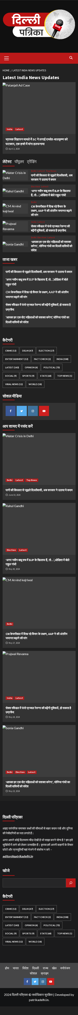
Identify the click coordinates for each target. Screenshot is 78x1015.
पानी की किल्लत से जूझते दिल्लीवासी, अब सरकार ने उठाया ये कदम (39, 271)
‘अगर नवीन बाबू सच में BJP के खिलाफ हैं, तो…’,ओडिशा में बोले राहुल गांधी (37, 282)
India (9, 129)
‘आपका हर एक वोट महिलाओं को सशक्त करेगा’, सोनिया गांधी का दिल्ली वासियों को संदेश (51, 246)
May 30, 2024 (14, 569)
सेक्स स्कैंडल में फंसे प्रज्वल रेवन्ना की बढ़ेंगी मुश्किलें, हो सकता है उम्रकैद (38, 307)
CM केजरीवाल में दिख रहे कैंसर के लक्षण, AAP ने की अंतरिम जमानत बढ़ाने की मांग (51, 211)
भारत (16, 968)
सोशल (33, 973)
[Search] (71, 57)
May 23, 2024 (14, 791)
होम (7, 968)
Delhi (33, 171)
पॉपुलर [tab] (19, 161)
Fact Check (42, 359)
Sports (28, 375)
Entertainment (16, 359)
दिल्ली (35, 968)
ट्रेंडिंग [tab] (31, 161)
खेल (54, 968)
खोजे (6, 870)
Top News (51, 171)
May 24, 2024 (14, 717)
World (35, 384)
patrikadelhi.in (39, 1000)
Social (11, 375)
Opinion (31, 367)
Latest (19, 129)
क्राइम (44, 973)
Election (35, 187)
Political (52, 367)
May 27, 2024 (14, 643)
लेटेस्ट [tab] (7, 161)
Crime (10, 350)
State (45, 375)
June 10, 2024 (14, 495)
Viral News (14, 384)
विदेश (25, 968)
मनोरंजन (65, 968)
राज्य (45, 968)
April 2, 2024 (14, 148)
